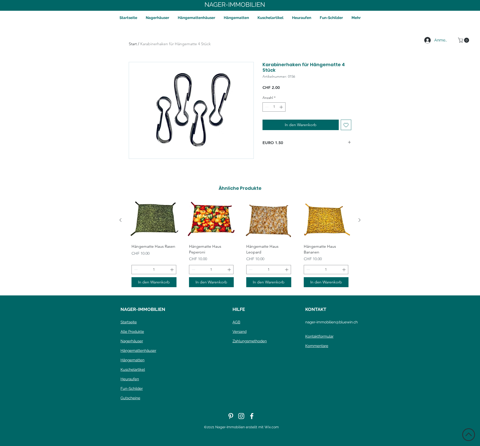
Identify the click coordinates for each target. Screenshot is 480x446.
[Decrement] (266, 107)
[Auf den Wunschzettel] (346, 125)
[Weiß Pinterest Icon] (231, 416)
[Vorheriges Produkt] (121, 220)
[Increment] (281, 107)
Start (133, 43)
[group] (240, 245)
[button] (464, 40)
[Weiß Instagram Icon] (241, 416)
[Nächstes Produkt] (359, 220)
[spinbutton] (274, 107)
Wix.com (271, 427)
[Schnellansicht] (154, 220)
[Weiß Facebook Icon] (252, 416)
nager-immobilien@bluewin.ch (331, 322)
